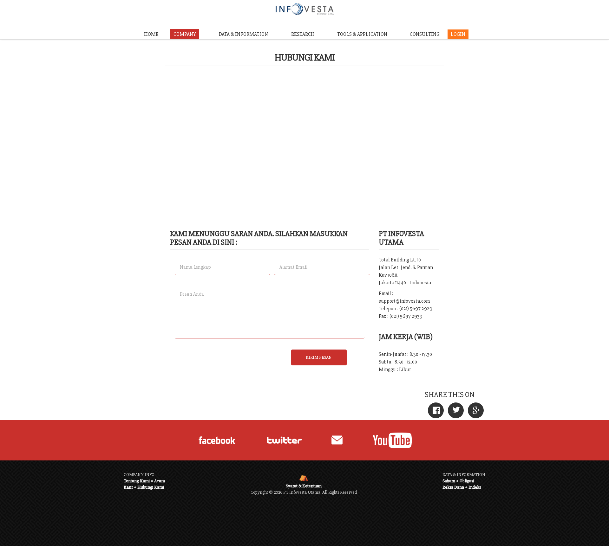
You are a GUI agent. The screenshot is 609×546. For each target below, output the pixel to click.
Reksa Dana (453, 487)
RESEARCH (303, 34)
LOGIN (458, 34)
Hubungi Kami (150, 487)
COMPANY (185, 34)
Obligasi (467, 481)
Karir (128, 487)
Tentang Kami (137, 481)
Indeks (474, 487)
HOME (151, 34)
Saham (448, 481)
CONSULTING (425, 34)
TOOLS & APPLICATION (362, 34)
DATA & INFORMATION (243, 34)
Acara (159, 481)
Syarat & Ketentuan (304, 486)
